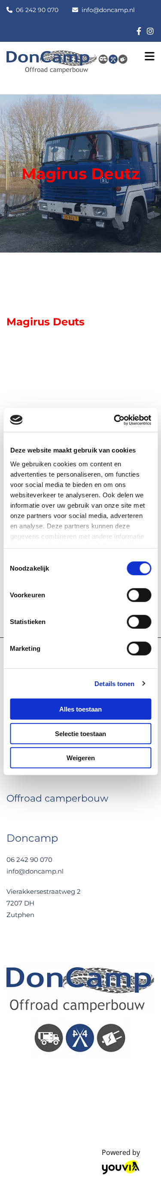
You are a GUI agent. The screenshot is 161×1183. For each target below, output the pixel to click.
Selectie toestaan (80, 733)
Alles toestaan (80, 709)
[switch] (139, 595)
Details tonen (114, 683)
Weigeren (81, 758)
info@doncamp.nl (108, 10)
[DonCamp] (138, 30)
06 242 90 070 (37, 10)
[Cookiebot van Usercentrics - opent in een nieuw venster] (114, 419)
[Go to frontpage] (67, 65)
